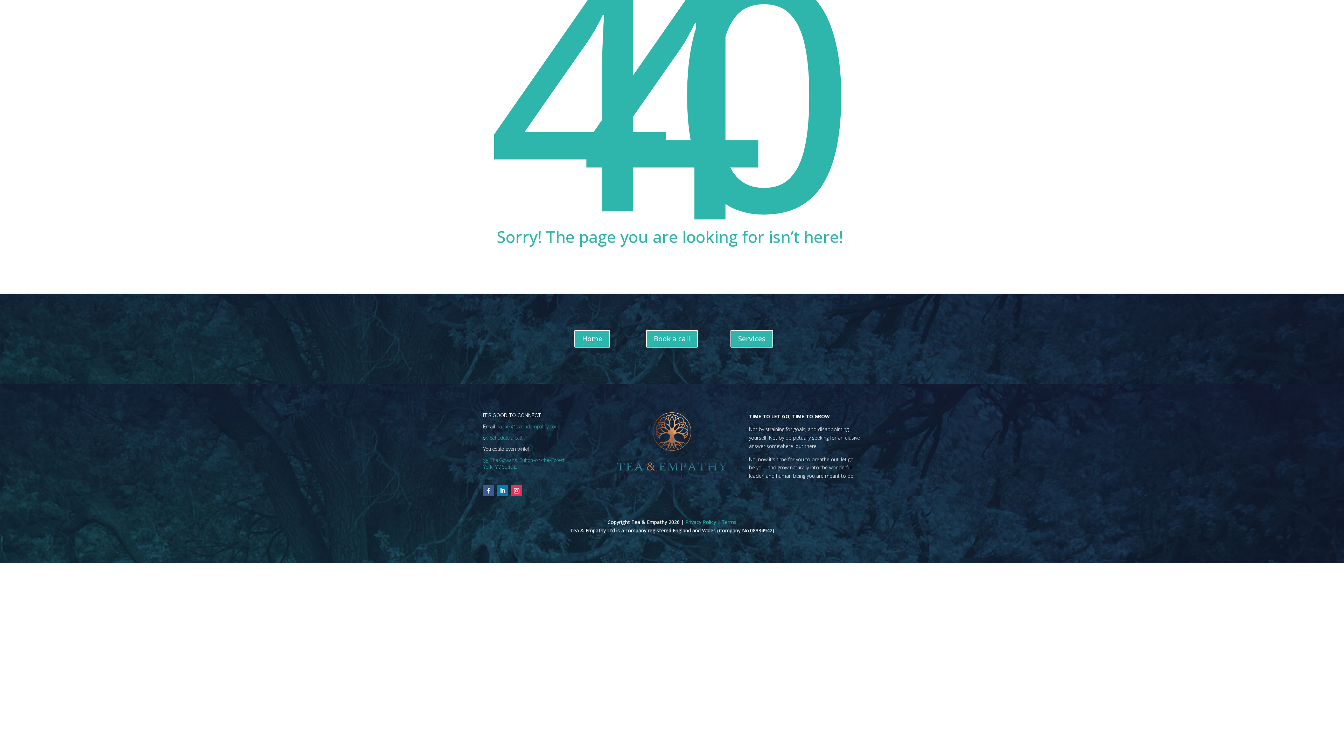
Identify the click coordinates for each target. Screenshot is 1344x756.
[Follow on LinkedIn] (502, 490)
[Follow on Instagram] (516, 490)
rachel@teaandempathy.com (528, 426)
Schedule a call (506, 438)
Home (592, 338)
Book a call (672, 338)
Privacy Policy (700, 522)
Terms (729, 522)
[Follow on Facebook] (488, 490)
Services (751, 338)
